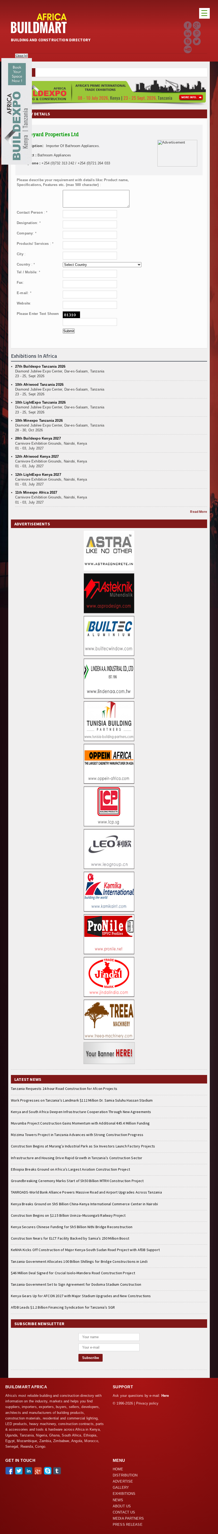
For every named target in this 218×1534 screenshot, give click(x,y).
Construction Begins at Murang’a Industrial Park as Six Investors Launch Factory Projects (83, 1146)
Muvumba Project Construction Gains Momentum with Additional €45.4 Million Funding (80, 1123)
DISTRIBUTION (125, 1475)
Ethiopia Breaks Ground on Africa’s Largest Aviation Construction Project (70, 1169)
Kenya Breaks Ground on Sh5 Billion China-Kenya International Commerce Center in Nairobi (84, 1204)
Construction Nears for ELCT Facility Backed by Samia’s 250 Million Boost (70, 1238)
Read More (198, 512)
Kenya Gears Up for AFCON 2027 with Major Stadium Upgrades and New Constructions (81, 1295)
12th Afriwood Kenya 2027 (37, 456)
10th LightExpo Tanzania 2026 (40, 402)
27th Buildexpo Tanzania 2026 (40, 366)
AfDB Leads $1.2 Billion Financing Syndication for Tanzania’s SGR (63, 1307)
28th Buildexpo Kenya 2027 (38, 438)
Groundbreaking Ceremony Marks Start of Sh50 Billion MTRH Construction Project (77, 1180)
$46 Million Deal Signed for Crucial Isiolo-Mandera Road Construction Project (73, 1273)
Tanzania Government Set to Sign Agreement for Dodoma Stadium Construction (76, 1284)
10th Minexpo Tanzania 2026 (39, 421)
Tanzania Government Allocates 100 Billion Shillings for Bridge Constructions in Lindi (79, 1261)
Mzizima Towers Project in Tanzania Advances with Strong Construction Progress (77, 1134)
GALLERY (121, 1488)
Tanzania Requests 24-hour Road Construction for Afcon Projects (64, 1088)
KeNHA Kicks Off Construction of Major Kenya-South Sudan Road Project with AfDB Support (85, 1249)
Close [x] (22, 55)
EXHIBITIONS (124, 1494)
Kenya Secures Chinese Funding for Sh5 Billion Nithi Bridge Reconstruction (71, 1226)
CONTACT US (124, 1512)
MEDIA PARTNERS (128, 1518)
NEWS (118, 1500)
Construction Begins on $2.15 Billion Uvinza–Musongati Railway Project (68, 1215)
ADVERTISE (123, 1481)
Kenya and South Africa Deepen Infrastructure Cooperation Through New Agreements (81, 1111)
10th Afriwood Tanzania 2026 (39, 385)
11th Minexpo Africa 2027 (36, 492)
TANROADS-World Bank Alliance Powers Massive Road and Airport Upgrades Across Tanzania (86, 1192)
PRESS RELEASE (127, 1525)
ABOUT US (122, 1506)
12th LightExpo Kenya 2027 (38, 475)
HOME (118, 1469)
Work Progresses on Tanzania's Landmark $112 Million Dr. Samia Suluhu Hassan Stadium (82, 1100)
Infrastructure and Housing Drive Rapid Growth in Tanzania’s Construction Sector (76, 1157)
